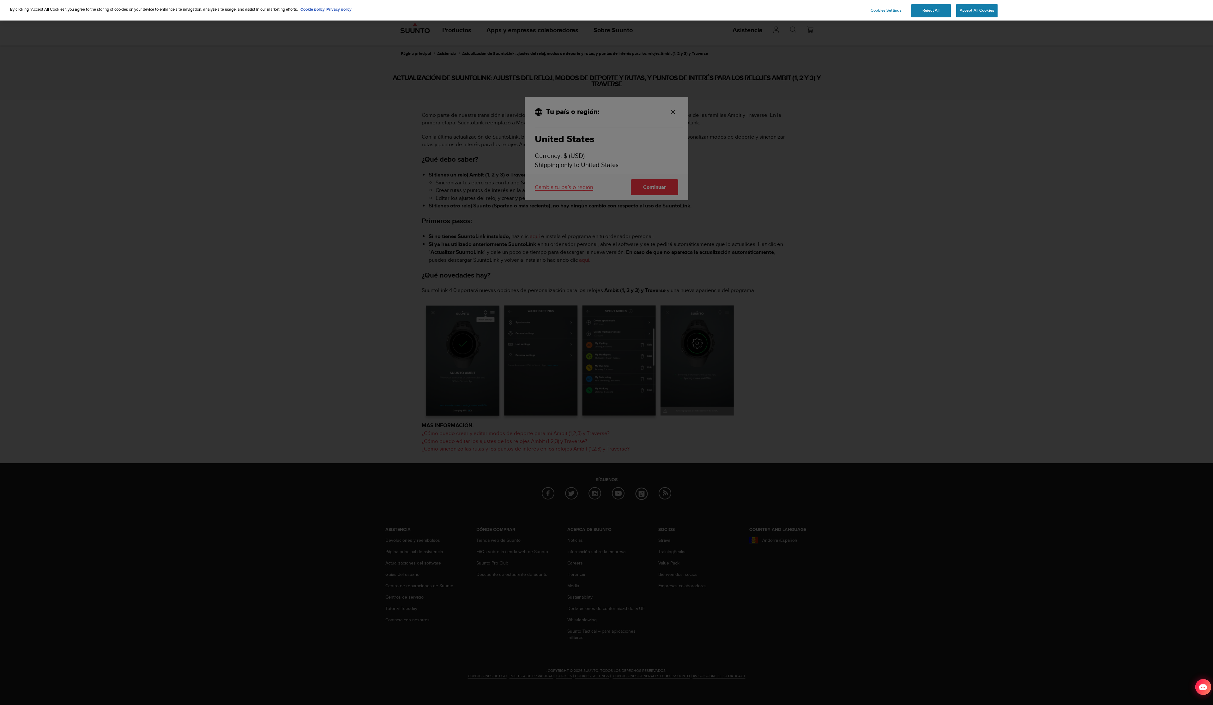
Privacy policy (339, 9)
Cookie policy (312, 9)
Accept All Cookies (977, 10)
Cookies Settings (886, 10)
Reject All (930, 10)
